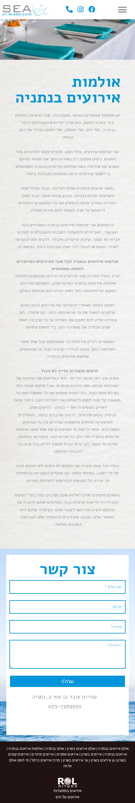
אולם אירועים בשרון (81, 749)
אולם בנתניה (55, 749)
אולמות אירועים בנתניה (25, 749)
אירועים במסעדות (68, 791)
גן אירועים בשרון (103, 760)
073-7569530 (64, 706)
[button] (122, 10)
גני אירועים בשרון (75, 760)
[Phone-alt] (69, 9)
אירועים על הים (67, 797)
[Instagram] (81, 9)
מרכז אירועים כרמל (45, 760)
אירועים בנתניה (116, 754)
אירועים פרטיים (42, 754)
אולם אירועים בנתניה (113, 749)
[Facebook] (92, 9)
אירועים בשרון (91, 754)
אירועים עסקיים (67, 754)
